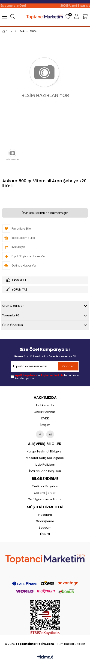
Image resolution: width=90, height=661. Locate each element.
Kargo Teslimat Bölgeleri (45, 451)
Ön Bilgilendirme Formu (45, 499)
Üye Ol (45, 534)
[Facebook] (40, 434)
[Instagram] (50, 434)
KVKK (45, 418)
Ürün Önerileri (12, 325)
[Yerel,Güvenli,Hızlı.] (44, 16)
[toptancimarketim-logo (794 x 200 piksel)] (45, 558)
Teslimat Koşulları (45, 486)
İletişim (45, 425)
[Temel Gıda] (11, 31)
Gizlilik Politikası (45, 412)
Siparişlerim (45, 521)
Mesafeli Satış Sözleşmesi (45, 458)
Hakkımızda (45, 405)
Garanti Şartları (45, 493)
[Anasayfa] (6, 31)
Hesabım (45, 515)
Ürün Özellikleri (13, 305)
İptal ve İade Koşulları (45, 471)
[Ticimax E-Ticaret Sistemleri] (45, 657)
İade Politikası (45, 465)
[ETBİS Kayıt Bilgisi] (45, 617)
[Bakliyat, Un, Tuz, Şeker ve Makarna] (15, 31)
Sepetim (45, 528)
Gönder (68, 366)
